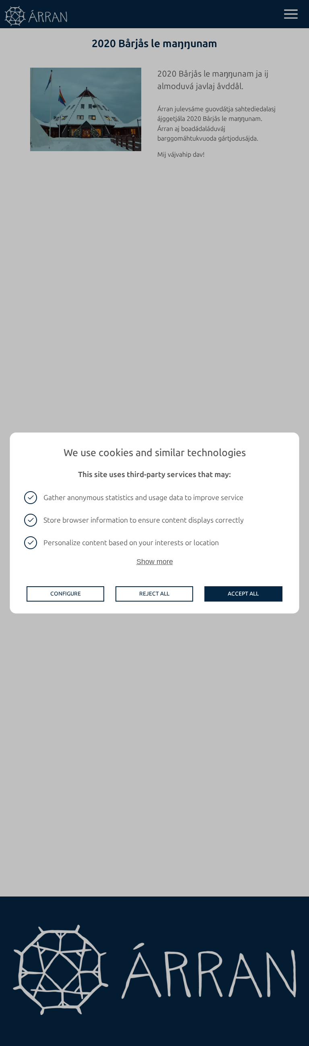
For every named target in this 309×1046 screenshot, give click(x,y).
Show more (154, 562)
